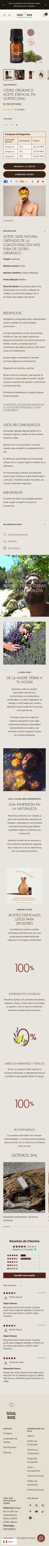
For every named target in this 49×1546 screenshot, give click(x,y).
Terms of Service (35, 1476)
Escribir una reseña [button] (24, 1275)
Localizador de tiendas (10, 1440)
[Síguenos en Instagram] (42, 1505)
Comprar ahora (24, 174)
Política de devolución (32, 1483)
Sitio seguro (14, 548)
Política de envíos (35, 1489)
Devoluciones (9, 1447)
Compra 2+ (10, 146)
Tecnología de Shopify (26, 1538)
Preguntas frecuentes (32, 1460)
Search (30, 1436)
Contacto (7, 1433)
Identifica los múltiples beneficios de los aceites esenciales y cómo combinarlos (23, 407)
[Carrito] (44, 15)
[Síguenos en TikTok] (42, 1511)
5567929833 (9, 1529)
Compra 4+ (10, 156)
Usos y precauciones (33, 1469)
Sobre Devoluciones (18, 534)
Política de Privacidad (32, 1443)
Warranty (12, 541)
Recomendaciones (12, 524)
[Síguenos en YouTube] (36, 1511)
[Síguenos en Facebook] (30, 1505)
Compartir (8, 220)
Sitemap (7, 1452)
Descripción (9, 231)
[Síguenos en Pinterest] (30, 1511)
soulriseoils (10, 85)
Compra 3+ (10, 151)
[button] (12, 1255)
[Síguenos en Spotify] (30, 1518)
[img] (9, 1293)
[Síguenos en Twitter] (36, 1505)
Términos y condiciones (33, 1451)
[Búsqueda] (9, 15)
